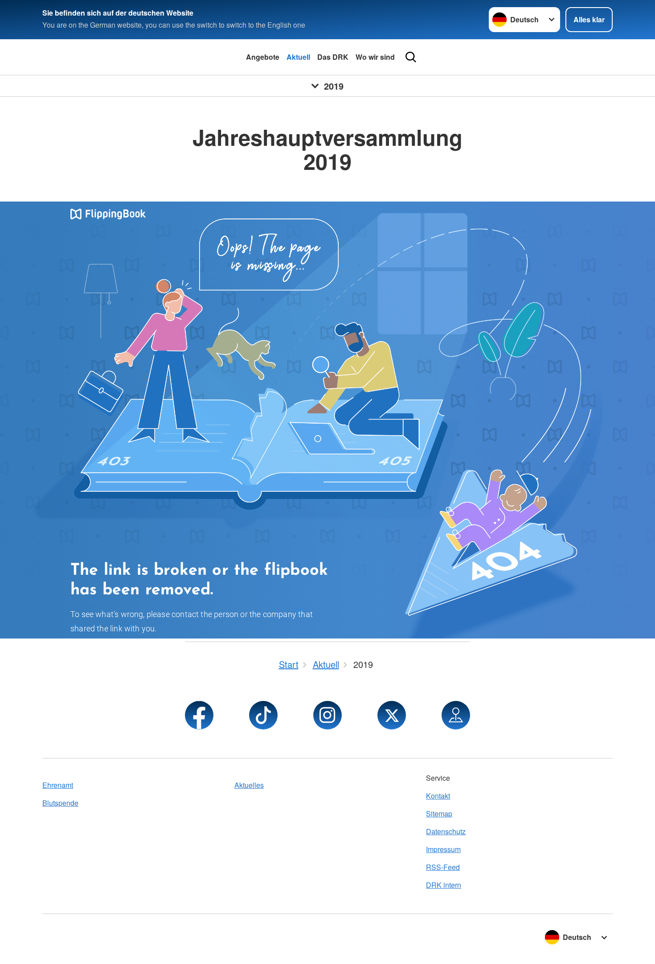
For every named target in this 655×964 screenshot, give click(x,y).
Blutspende (60, 803)
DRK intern (443, 885)
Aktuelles (249, 785)
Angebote (262, 57)
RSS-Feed (443, 867)
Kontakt (438, 796)
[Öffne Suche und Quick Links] (411, 57)
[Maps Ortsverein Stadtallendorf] (456, 715)
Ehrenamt (57, 785)
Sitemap (439, 813)
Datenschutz (446, 831)
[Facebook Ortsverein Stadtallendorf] (199, 715)
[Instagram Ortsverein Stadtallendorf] (327, 715)
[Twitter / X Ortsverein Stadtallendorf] (391, 715)
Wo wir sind (375, 57)
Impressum (443, 849)
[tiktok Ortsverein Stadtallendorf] (263, 715)
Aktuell (298, 57)
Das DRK (332, 57)
